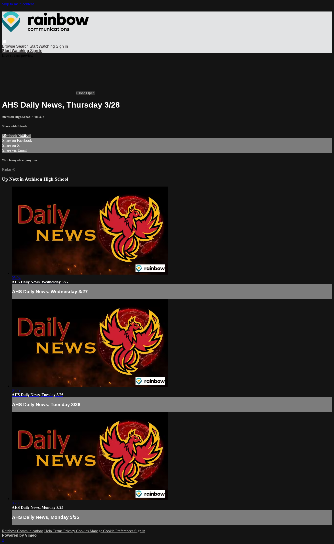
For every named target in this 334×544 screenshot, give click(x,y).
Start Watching (43, 46)
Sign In (36, 51)
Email (26, 136)
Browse (9, 46)
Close (81, 93)
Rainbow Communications (22, 531)
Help (48, 531)
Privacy (69, 531)
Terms (58, 531)
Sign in (62, 46)
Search (23, 46)
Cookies (83, 531)
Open (90, 93)
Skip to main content (18, 4)
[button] (4, 41)
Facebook (10, 136)
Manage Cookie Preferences (112, 531)
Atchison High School (17, 117)
